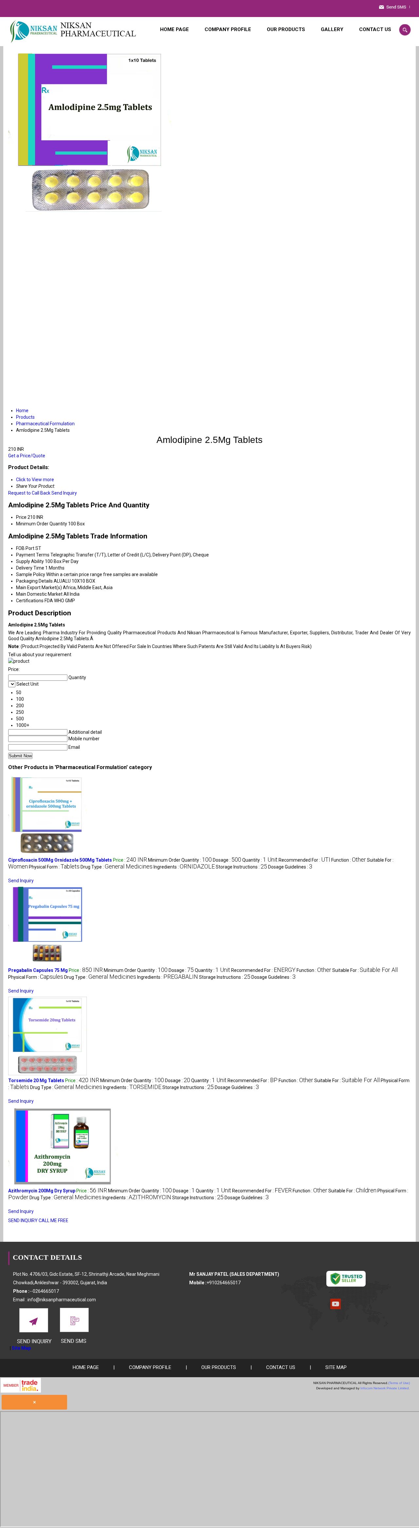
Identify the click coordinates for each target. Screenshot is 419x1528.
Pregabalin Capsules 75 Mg (38, 970)
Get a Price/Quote (26, 455)
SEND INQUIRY (23, 1220)
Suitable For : (365, 970)
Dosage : (227, 860)
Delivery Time (30, 568)
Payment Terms (32, 554)
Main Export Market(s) (39, 587)
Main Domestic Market (39, 594)
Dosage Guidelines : (290, 866)
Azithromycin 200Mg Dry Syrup (41, 1190)
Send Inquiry (64, 493)
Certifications (30, 600)
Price (21, 517)
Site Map (21, 1348)
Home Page (174, 29)
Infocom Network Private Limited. (385, 1388)
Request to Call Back (29, 493)
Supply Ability (30, 561)
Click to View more (35, 479)
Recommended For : (304, 860)
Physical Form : (54, 866)
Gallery (332, 29)
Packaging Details (34, 581)
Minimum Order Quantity (41, 523)
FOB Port (25, 548)
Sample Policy (30, 574)
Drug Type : (117, 866)
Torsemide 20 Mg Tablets (36, 1080)
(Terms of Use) (399, 1383)
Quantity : (260, 860)
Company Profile (228, 29)
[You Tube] (335, 1307)
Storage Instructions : (241, 866)
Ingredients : (184, 866)
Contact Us (375, 29)
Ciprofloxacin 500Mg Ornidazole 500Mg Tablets (60, 860)
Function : (348, 860)
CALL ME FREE (53, 1220)
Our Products (286, 29)
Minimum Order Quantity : (180, 860)
